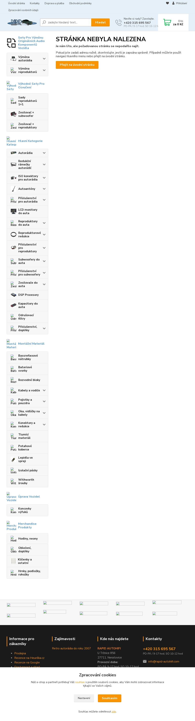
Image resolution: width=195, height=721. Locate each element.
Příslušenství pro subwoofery (29, 272)
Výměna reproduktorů (27, 70)
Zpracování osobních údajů (23, 10)
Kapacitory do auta (28, 305)
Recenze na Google (27, 662)
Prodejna (20, 653)
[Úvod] (22, 22)
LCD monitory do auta (27, 211)
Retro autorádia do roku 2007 (71, 648)
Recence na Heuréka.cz (29, 658)
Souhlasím (109, 698)
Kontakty (35, 3)
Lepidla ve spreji (25, 459)
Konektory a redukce (26, 424)
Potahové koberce (25, 447)
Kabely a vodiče (29, 390)
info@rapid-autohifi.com (163, 661)
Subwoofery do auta (29, 261)
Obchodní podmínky (80, 3)
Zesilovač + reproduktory (27, 125)
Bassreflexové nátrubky (28, 357)
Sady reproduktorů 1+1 (27, 101)
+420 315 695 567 (137, 23)
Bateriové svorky (25, 369)
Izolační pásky (28, 470)
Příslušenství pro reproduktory (27, 248)
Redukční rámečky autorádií (24, 164)
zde (114, 711)
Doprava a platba (54, 3)
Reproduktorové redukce (29, 234)
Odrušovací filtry (26, 317)
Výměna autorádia (25, 58)
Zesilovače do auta (28, 284)
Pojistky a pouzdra (25, 401)
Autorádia (25, 153)
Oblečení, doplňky (24, 549)
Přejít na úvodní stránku (77, 65)
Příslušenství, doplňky (27, 328)
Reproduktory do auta (28, 223)
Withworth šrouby (26, 481)
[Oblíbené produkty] (167, 7)
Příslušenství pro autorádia (28, 199)
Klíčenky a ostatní (25, 561)
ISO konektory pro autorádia (28, 177)
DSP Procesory (28, 295)
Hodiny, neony (28, 539)
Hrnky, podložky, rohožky (29, 572)
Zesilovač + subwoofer (26, 114)
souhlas (80, 682)
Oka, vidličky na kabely (29, 413)
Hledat (100, 22)
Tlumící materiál (24, 436)
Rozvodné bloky (29, 380)
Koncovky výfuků (24, 510)
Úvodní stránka (16, 3)
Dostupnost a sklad (27, 667)
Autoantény (26, 189)
